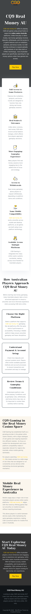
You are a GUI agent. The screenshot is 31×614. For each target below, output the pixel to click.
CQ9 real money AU (9, 29)
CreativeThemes (15, 612)
